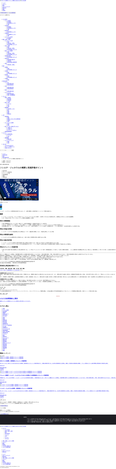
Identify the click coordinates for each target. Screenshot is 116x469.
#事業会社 (4, 340)
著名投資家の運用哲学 (12, 62)
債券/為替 (9, 139)
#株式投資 (4, 344)
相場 (8, 41)
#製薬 (3, 308)
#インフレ (4, 316)
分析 (8, 24)
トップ (3, 2)
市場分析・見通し (11, 43)
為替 (6, 63)
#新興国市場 (5, 323)
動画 (3, 5)
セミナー (4, 132)
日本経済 (7, 25)
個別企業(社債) (10, 83)
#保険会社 (4, 336)
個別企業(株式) (10, 84)
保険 (8, 111)
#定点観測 (4, 311)
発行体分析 (4, 81)
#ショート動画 (5, 310)
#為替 (3, 318)
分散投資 (9, 60)
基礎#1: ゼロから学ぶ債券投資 (13, 118)
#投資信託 (4, 346)
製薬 (8, 112)
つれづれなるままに (9, 145)
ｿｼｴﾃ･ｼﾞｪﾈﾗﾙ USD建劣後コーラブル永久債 (9, 270)
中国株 (6, 78)
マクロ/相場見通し (9, 134)
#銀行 (3, 335)
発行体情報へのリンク (12, 44)
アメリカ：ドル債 (9, 40)
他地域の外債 (8, 55)
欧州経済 (7, 30)
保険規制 (9, 100)
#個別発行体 (5, 332)
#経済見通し (5, 315)
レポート (4, 4)
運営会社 (4, 7)
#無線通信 (4, 341)
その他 (8, 101)
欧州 (6, 89)
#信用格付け (5, 327)
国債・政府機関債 (11, 94)
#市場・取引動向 (6, 331)
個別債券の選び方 (11, 59)
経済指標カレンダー (11, 23)
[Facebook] (58, 205)
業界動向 (7, 107)
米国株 (6, 67)
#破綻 (3, 350)
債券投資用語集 (8, 131)
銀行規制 (9, 98)
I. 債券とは (9, 127)
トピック (4, 96)
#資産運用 (4, 347)
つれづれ (4, 144)
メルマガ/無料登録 (12, 12)
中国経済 (7, 33)
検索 (3, 9)
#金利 (3, 317)
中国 (8, 106)
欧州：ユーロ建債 (9, 50)
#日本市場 (4, 322)
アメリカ (7, 82)
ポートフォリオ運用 (9, 122)
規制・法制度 (8, 97)
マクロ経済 (4, 19)
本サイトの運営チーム (9, 146)
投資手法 (7, 58)
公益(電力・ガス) (11, 108)
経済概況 (9, 21)
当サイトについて (6, 6)
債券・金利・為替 (6, 39)
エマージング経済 (9, 36)
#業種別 (4, 312)
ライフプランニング (9, 140)
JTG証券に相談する (3, 12)
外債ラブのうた (8, 147)
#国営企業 (4, 339)
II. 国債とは (9, 129)
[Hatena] (58, 209)
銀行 (8, 110)
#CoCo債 (4, 326)
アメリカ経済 (8, 20)
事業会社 (9, 113)
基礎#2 (8, 120)
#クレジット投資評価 (7, 325)
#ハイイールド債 (6, 328)
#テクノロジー (5, 337)
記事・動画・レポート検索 (8, 440)
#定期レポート (5, 313)
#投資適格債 (5, 330)
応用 (8, 121)
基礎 (8, 117)
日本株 (6, 70)
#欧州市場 (4, 321)
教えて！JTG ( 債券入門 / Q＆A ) (12, 126)
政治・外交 (7, 102)
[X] (58, 207)
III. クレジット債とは (11, 130)
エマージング (8, 92)
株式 (3, 65)
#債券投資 (4, 345)
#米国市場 (4, 320)
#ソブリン (4, 333)
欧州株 (6, 74)
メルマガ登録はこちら (4, 413)
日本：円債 (7, 45)
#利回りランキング (6, 342)
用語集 (3, 10)
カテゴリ (4, 428)
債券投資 (7, 116)
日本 (6, 86)
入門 (3, 115)
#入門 (3, 349)
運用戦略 (7, 137)
